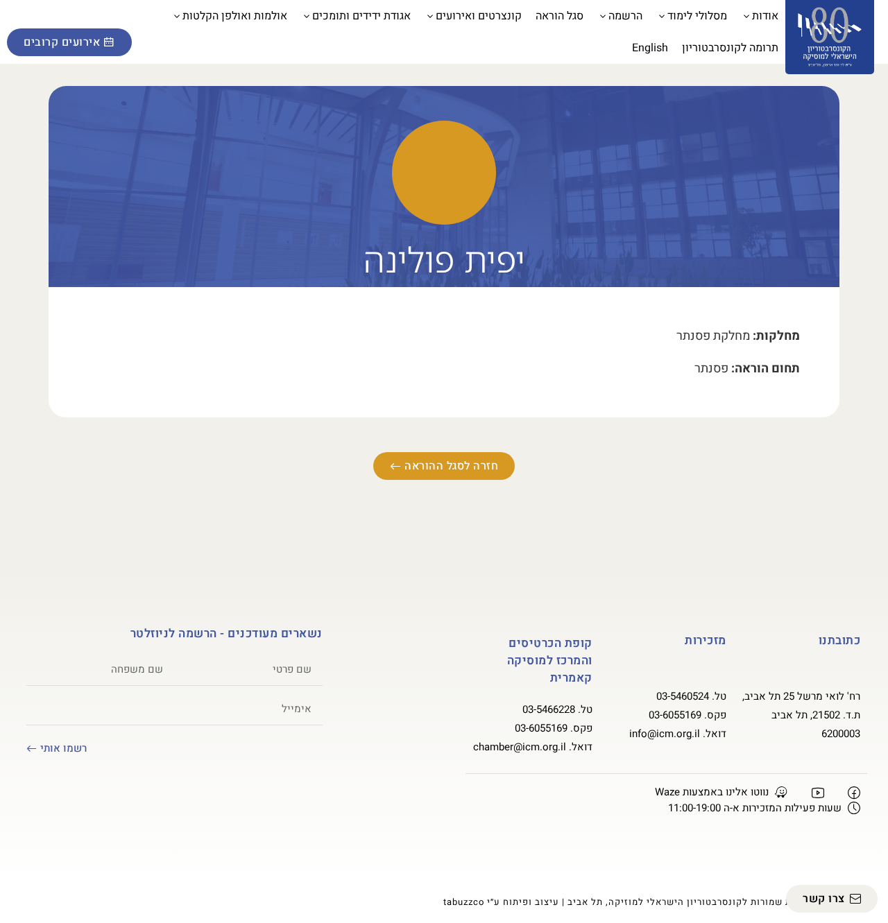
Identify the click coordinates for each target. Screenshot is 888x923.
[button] (24, 18)
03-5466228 (548, 709)
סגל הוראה (559, 16)
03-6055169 (675, 715)
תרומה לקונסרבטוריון (730, 48)
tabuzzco (463, 901)
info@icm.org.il (664, 733)
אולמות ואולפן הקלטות (234, 16)
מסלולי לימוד (697, 16)
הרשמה (625, 16)
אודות (765, 16)
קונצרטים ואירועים (479, 16)
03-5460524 (682, 696)
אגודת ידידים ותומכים (361, 16)
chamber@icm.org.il (519, 746)
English (650, 48)
